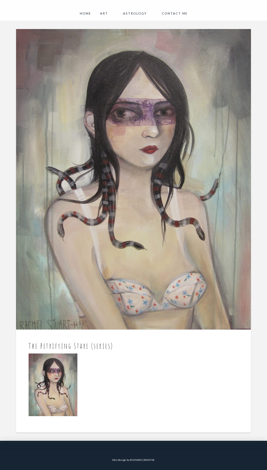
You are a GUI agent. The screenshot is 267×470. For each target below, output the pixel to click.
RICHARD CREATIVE (142, 459)
